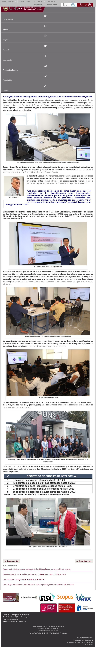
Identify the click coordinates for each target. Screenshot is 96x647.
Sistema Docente (24, 2)
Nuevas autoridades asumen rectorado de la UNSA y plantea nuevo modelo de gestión (36, 569)
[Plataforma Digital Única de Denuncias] (66, 607)
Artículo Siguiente (83, 561)
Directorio (51, 2)
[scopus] (59, 597)
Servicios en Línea (8, 2)
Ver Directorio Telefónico (58, 633)
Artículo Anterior (11, 561)
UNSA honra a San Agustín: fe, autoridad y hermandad (24, 579)
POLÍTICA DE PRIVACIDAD (85, 638)
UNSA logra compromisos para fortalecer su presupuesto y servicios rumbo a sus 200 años (38, 584)
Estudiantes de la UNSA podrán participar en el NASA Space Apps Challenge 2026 (34, 574)
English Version (52, 5)
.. (89, 5)
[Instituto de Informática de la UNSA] (77, 597)
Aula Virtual (38, 2)
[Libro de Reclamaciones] (85, 607)
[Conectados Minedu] (23, 597)
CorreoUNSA (38, 5)
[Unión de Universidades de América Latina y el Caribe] (41, 597)
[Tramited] (48, 607)
